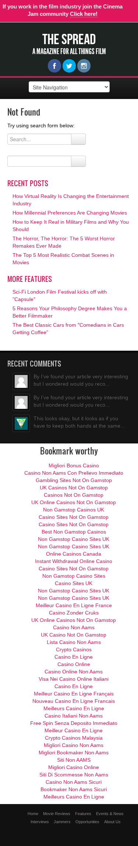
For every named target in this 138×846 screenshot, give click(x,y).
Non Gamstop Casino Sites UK (73, 539)
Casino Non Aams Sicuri (74, 782)
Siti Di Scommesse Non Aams (73, 775)
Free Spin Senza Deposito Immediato (73, 723)
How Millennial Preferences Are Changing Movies (70, 213)
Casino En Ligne (73, 657)
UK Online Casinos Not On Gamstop (73, 502)
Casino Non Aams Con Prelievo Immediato (73, 473)
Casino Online (73, 664)
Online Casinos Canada (73, 554)
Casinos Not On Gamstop (73, 495)
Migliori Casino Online (73, 767)
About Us (112, 822)
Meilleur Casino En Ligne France (74, 605)
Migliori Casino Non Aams (73, 745)
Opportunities (87, 822)
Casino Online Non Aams (74, 672)
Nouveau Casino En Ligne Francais (73, 701)
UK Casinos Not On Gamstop (74, 488)
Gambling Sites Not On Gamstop (74, 480)
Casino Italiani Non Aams (74, 716)
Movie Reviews (56, 813)
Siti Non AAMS (74, 760)
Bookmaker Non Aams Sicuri (73, 789)
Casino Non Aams (74, 627)
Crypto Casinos (74, 649)
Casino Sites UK (73, 583)
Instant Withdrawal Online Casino (73, 561)
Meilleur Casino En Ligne (74, 730)
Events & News (110, 813)
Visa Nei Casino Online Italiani (74, 679)
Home (33, 813)
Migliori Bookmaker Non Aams (74, 752)
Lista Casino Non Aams (74, 642)
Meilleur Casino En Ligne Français (74, 694)
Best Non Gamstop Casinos (74, 532)
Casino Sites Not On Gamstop (74, 517)
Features (83, 813)
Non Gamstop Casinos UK (73, 510)
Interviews (40, 822)
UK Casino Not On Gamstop (73, 635)
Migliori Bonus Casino (74, 465)
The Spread (69, 39)
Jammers (62, 822)
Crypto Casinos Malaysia (74, 738)
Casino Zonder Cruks (74, 613)
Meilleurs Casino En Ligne (73, 708)
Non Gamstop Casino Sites (73, 576)
